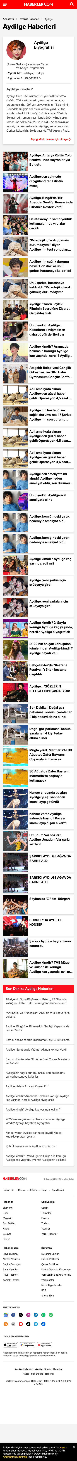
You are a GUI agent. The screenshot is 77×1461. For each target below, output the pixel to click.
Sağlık (44, 1207)
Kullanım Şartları (50, 1253)
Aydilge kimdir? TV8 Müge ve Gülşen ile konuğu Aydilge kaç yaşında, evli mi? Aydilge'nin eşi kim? (36, 1157)
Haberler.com (10, 1247)
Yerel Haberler (49, 1233)
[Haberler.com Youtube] (21, 1324)
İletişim (33, 1190)
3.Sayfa (7, 1233)
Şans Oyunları (10, 1269)
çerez (63, 1447)
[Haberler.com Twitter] (21, 1315)
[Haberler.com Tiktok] (28, 1324)
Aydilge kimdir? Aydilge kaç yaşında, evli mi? (33, 1109)
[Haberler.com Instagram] (28, 1315)
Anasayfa (8, 18)
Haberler (8, 1201)
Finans (45, 1218)
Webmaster (47, 1279)
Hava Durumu (10, 1253)
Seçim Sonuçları (12, 1264)
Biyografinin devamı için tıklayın (49, 139)
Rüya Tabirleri (10, 1274)
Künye (44, 1190)
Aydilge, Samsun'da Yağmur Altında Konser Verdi (36, 1049)
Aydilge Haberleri (29, 18)
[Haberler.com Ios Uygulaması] (10, 1345)
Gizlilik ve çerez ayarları (18, 1380)
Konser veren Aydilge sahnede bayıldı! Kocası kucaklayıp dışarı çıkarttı (34, 1134)
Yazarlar (45, 1228)
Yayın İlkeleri (58, 1190)
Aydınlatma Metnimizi (15, 1456)
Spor (5, 1212)
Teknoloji (46, 1212)
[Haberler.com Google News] (6, 1315)
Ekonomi (8, 1207)
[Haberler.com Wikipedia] (13, 1324)
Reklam (21, 1190)
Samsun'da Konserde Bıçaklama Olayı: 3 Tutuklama (37, 1040)
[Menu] (5, 4)
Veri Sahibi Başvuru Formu (56, 1274)
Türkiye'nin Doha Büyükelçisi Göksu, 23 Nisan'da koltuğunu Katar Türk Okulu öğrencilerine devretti (36, 1001)
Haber (26, 1373)
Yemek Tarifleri (11, 1279)
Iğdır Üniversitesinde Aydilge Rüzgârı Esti (31, 1146)
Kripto (6, 1228)
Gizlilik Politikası (50, 1258)
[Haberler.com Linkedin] (36, 1315)
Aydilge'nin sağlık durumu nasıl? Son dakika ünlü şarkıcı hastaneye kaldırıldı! (36, 1074)
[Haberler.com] (15, 1178)
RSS (43, 1290)
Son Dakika (9, 1223)
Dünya (6, 1238)
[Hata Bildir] (36, 1380)
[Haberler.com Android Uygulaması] (27, 1345)
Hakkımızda (8, 1190)
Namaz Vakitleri (11, 1258)
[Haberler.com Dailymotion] (43, 1324)
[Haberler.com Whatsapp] (43, 1315)
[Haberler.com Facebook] (13, 1315)
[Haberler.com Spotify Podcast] (51, 1315)
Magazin (7, 1218)
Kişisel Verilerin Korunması (56, 1269)
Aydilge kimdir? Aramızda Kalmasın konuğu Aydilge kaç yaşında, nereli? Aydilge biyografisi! (37, 1098)
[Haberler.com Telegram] (36, 1324)
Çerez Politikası (50, 1264)
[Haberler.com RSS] (6, 1324)
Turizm (45, 1223)
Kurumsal (46, 1247)
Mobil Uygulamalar (51, 1285)
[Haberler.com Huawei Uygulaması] (44, 1345)
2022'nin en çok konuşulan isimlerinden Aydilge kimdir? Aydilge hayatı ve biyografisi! (35, 1121)
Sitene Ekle (47, 1295)
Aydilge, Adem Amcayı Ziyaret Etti (27, 1086)
